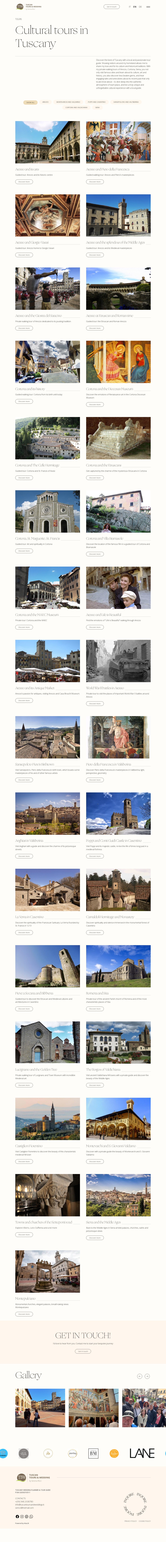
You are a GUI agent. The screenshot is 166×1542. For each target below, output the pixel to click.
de (140, 6)
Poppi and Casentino (96, 102)
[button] (140, 1376)
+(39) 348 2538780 (24, 1501)
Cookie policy (145, 1521)
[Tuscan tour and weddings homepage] (28, 6)
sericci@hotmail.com (24, 1507)
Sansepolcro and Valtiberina (126, 102)
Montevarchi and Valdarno (68, 102)
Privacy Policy (131, 1521)
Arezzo (45, 102)
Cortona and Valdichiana (76, 107)
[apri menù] (148, 7)
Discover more (24, 181)
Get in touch (111, 6)
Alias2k (26, 1523)
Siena (97, 107)
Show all (30, 102)
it (130, 6)
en (134, 6)
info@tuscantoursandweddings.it (29, 1504)
